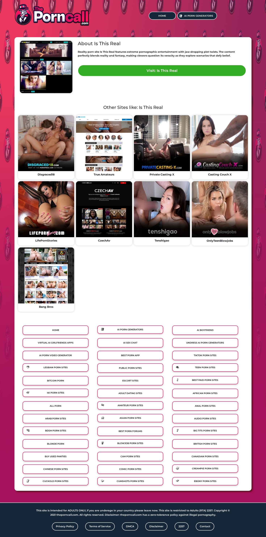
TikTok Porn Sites (205, 355)
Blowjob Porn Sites (130, 443)
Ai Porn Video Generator (55, 355)
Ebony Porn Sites (205, 481)
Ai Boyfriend (205, 330)
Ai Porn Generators (198, 15)
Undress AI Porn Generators (205, 342)
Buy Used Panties (56, 456)
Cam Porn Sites (130, 456)
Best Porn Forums (130, 431)
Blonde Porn (55, 443)
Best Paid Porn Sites (205, 380)
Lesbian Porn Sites (55, 367)
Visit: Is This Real (162, 70)
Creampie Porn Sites (205, 468)
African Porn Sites (205, 393)
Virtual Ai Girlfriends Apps (55, 342)
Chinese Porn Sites (55, 469)
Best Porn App (130, 355)
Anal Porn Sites (205, 406)
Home (162, 15)
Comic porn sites (130, 469)
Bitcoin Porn (55, 380)
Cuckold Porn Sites (55, 481)
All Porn (55, 406)
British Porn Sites (205, 443)
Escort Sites (130, 380)
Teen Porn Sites (205, 367)
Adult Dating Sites (130, 393)
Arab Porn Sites (55, 418)
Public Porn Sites (130, 368)
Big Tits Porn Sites (205, 430)
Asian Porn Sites (130, 418)
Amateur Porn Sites (130, 405)
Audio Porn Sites (205, 418)
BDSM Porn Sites (55, 430)
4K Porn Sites (55, 392)
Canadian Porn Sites (205, 456)
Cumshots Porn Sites (130, 481)
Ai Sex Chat (130, 342)
